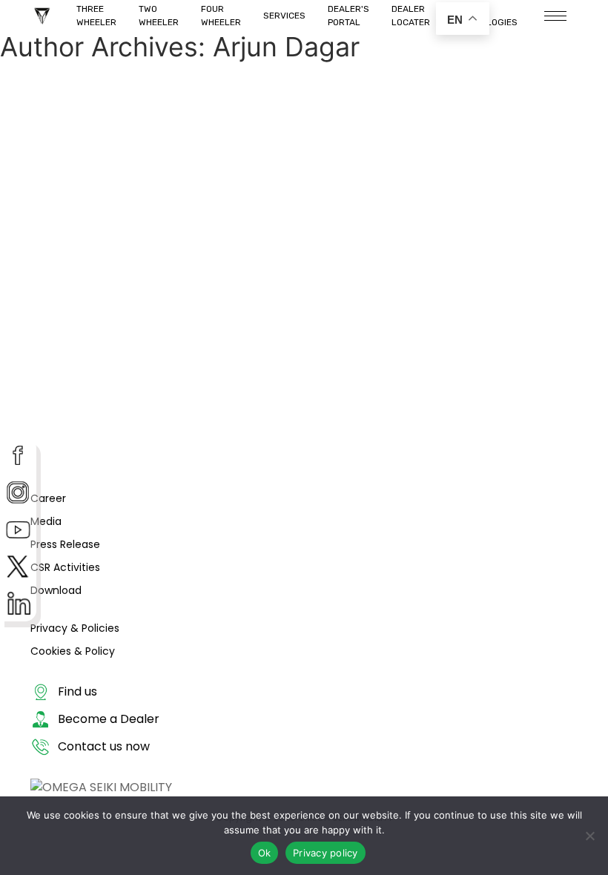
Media (46, 521)
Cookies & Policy (72, 651)
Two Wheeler (159, 15)
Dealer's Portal (348, 15)
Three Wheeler (96, 15)
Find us (77, 691)
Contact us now (104, 746)
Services (284, 15)
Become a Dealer (108, 718)
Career (48, 498)
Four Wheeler (221, 15)
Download (56, 590)
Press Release (65, 544)
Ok (264, 853)
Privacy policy (325, 853)
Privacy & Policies (74, 628)
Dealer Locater (410, 15)
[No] (589, 835)
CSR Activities (65, 567)
